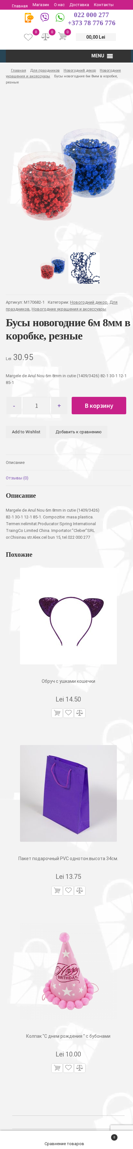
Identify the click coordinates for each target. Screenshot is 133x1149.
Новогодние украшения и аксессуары (69, 309)
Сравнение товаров (65, 1143)
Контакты (104, 4)
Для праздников (45, 70)
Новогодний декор (80, 70)
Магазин (41, 4)
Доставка (79, 4)
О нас (59, 4)
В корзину (99, 405)
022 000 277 (91, 15)
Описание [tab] (15, 462)
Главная (20, 6)
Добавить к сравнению (79, 431)
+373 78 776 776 (92, 23)
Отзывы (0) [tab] (17, 478)
